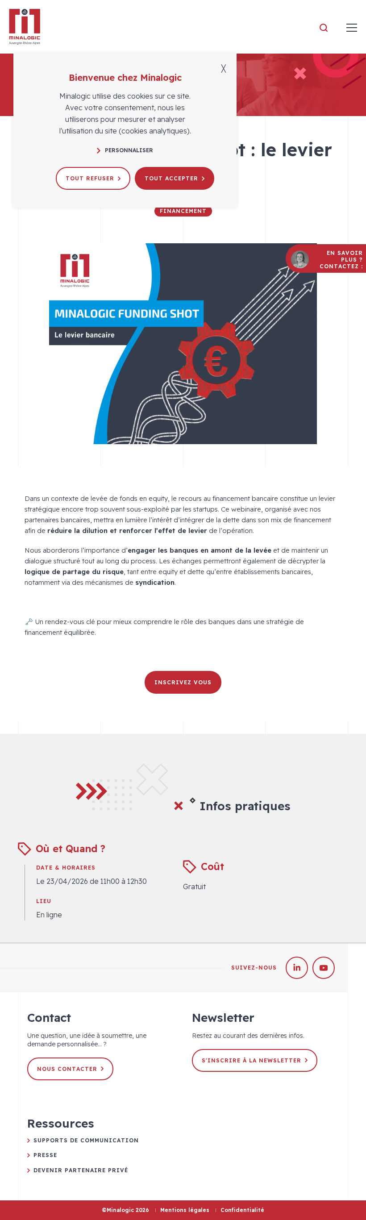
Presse (45, 1155)
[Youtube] (323, 968)
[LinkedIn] (297, 968)
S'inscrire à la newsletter (251, 1060)
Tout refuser (90, 178)
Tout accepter (171, 178)
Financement (183, 211)
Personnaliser (129, 150)
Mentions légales (184, 1210)
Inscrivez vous (183, 682)
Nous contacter (67, 1069)
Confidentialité (242, 1210)
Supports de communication (86, 1140)
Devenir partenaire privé (80, 1170)
